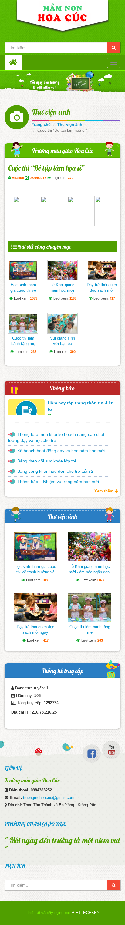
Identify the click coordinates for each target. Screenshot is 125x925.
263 (33, 351)
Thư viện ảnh (51, 112)
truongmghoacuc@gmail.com (48, 797)
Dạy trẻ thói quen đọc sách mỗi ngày (102, 290)
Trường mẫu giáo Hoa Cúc (62, 150)
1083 (33, 298)
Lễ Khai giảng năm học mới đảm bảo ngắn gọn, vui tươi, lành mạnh (90, 572)
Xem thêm (104, 491)
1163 (72, 298)
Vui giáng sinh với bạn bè (62, 341)
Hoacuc (18, 178)
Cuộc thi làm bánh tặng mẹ (23, 341)
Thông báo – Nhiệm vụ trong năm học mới (58, 481)
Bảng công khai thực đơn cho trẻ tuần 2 (55, 471)
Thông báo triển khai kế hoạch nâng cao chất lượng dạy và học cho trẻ (56, 437)
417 (112, 298)
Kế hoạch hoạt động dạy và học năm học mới (61, 450)
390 (73, 351)
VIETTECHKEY (86, 912)
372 (70, 178)
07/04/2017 (38, 178)
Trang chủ (41, 124)
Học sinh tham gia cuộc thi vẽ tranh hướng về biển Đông (23, 293)
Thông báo (62, 388)
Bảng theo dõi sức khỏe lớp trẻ (46, 461)
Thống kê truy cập (62, 671)
